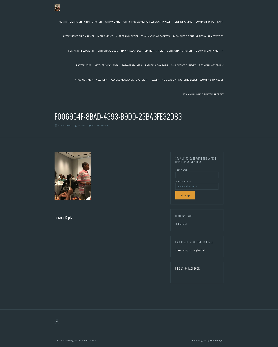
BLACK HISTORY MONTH (209, 50)
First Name (181, 170)
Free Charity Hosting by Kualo (190, 250)
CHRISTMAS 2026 (108, 50)
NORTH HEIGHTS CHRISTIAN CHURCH (80, 21)
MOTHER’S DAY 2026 (107, 65)
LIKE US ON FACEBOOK (187, 268)
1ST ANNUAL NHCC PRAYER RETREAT (202, 94)
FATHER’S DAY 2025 (156, 65)
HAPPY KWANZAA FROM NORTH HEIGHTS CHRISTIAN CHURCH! (157, 50)
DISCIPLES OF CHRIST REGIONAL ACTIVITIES (198, 36)
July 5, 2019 (64, 125)
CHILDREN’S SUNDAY (183, 65)
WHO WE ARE (112, 21)
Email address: (183, 181)
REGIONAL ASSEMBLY (211, 65)
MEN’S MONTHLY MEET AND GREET (117, 36)
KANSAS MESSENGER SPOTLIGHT (129, 79)
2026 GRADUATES (132, 65)
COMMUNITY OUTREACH (209, 21)
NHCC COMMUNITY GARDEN (91, 79)
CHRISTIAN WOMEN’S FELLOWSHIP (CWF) (147, 21)
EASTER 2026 (83, 65)
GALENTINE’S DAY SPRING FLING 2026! (174, 79)
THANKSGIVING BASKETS (155, 36)
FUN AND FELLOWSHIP (81, 50)
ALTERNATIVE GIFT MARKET (78, 36)
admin (81, 125)
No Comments (100, 125)
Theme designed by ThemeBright (206, 340)
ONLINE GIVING (183, 21)
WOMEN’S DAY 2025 (211, 79)
